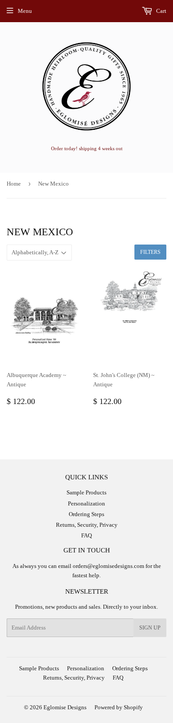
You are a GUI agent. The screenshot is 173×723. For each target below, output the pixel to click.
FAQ (86, 535)
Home (14, 183)
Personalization (86, 503)
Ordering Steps (86, 514)
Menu (25, 11)
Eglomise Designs (64, 707)
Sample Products (86, 492)
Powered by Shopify (118, 707)
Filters (150, 252)
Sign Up (150, 628)
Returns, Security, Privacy (87, 524)
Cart (160, 11)
